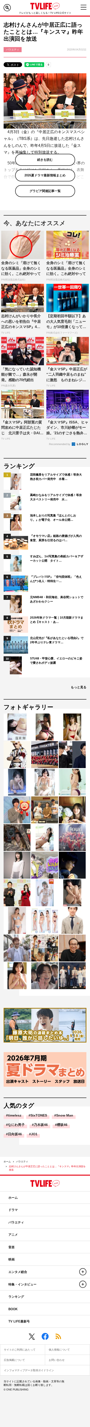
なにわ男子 (16, 1125)
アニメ (13, 1234)
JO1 (34, 1134)
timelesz (14, 1115)
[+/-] (82, 1271)
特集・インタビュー (22, 1284)
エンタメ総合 (17, 1272)
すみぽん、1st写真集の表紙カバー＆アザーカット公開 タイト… (56, 558)
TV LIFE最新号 (19, 1321)
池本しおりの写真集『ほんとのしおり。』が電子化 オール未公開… (53, 517)
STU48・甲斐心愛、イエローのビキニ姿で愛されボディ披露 (56, 660)
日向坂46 (15, 1134)
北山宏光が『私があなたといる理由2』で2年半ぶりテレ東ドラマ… (57, 640)
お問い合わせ (57, 1360)
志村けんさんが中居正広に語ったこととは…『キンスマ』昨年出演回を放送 (47, 1168)
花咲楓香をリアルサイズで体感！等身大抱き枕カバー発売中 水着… (56, 477)
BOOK (13, 1309)
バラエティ (22, 1161)
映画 (11, 1259)
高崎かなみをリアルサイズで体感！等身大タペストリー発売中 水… (56, 497)
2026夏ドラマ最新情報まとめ (45, 175)
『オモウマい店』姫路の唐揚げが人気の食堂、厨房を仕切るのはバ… (56, 538)
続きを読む (45, 159)
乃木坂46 (41, 1125)
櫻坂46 (62, 1125)
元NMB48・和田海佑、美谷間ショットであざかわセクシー (56, 599)
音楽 (11, 1247)
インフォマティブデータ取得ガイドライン (29, 1370)
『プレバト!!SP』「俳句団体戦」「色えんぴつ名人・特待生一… (56, 579)
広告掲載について (14, 1360)
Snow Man (64, 1115)
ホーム (7, 1161)
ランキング (16, 1296)
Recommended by (60, 444)
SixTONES (38, 1115)
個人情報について (59, 1349)
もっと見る (78, 687)
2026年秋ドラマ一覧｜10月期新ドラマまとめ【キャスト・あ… (56, 620)
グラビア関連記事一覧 (45, 191)
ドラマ (13, 1210)
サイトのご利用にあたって (20, 1349)
